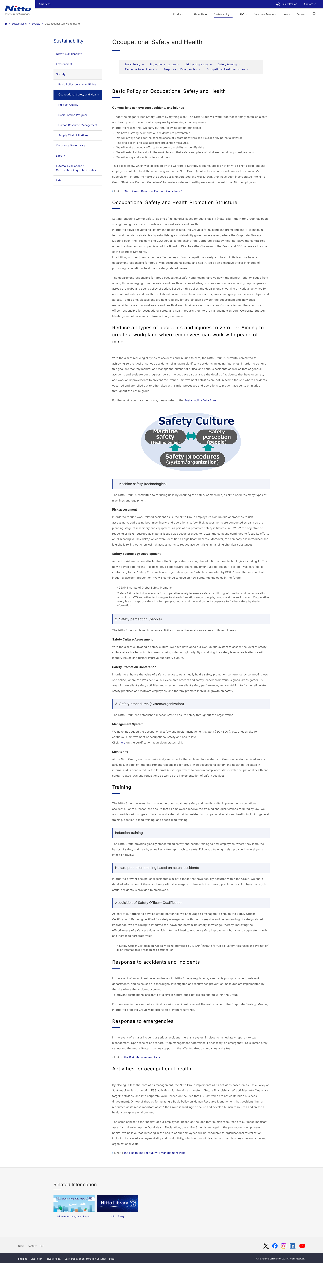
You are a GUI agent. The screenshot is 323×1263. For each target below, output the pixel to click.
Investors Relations (265, 14)
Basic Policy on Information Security (85, 1258)
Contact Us (310, 4)
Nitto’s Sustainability (69, 53)
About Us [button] (199, 14)
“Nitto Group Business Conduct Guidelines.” (153, 191)
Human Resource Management (77, 125)
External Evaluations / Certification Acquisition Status (76, 168)
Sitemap (22, 1258)
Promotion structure (163, 64)
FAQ (42, 1246)
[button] (314, 13)
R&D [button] (242, 14)
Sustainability (19, 23)
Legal (112, 1258)
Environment (64, 64)
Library (60, 155)
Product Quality (68, 104)
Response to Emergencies (180, 69)
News (286, 14)
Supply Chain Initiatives (73, 135)
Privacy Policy (53, 1258)
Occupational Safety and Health (78, 94)
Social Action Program (72, 115)
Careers (301, 14)
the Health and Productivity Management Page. (155, 1152)
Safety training (227, 64)
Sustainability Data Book (200, 400)
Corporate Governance (70, 145)
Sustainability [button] (221, 14)
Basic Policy (132, 64)
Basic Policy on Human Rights (77, 84)
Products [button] (178, 14)
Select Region (289, 4)
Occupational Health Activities (225, 69)
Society (36, 23)
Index (59, 180)
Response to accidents (139, 69)
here (122, 742)
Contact (32, 1246)
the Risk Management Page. (142, 1057)
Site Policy (36, 1258)
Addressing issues (196, 64)
